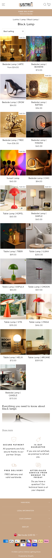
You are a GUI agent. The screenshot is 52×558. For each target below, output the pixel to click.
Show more (7, 430)
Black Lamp (32, 19)
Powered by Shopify (26, 556)
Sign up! (25, 527)
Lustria (16, 19)
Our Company (25, 519)
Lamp (23, 19)
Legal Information (25, 511)
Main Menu (25, 502)
